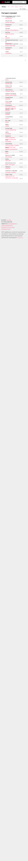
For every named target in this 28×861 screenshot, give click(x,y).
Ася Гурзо (12, 164)
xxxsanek (8, 172)
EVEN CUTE (8, 176)
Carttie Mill (15, 178)
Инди (16, 6)
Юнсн (7, 79)
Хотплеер (8, 220)
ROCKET (7, 110)
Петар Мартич (14, 30)
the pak (7, 30)
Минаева (12, 22)
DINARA (7, 114)
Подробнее (20, 237)
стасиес (7, 91)
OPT (9, 160)
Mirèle (7, 122)
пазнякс (13, 172)
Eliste (6, 164)
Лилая (7, 22)
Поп (9, 6)
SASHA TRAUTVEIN (10, 95)
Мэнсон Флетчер (10, 45)
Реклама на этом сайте (8, 227)
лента (7, 118)
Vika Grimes (8, 156)
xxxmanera (8, 87)
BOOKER (7, 99)
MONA (7, 126)
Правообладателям (6, 225)
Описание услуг (5, 229)
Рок (12, 6)
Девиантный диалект (11, 149)
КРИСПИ (7, 168)
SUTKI (12, 91)
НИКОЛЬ (7, 49)
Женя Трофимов (10, 137)
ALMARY (7, 26)
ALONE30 (8, 133)
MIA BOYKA (8, 18)
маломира (8, 141)
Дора (6, 153)
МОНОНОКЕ (8, 83)
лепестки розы (9, 34)
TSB (6, 160)
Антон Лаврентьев (10, 130)
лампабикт (8, 53)
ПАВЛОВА (8, 103)
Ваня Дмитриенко (10, 106)
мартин (7, 37)
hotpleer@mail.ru (12, 223)
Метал (21, 6)
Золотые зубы (9, 145)
